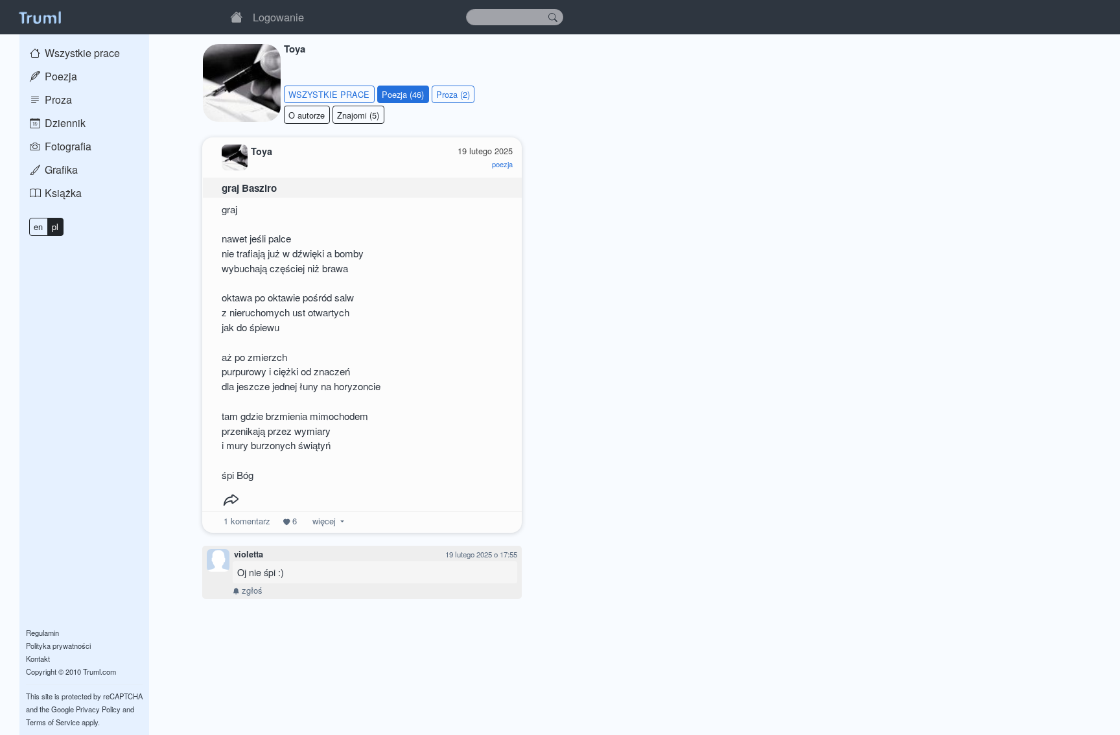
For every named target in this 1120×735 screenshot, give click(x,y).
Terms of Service (53, 722)
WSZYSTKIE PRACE (328, 94)
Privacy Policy (98, 709)
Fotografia (66, 146)
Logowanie (278, 17)
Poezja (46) (403, 94)
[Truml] (39, 17)
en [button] (38, 226)
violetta (248, 554)
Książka (62, 192)
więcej (324, 521)
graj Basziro (249, 187)
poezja (502, 164)
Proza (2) (453, 94)
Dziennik (64, 122)
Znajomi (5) (358, 115)
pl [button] (55, 226)
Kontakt (38, 658)
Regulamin (42, 632)
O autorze (306, 115)
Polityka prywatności (58, 645)
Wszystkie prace (81, 52)
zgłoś (250, 590)
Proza (57, 99)
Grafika (60, 169)
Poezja (59, 76)
